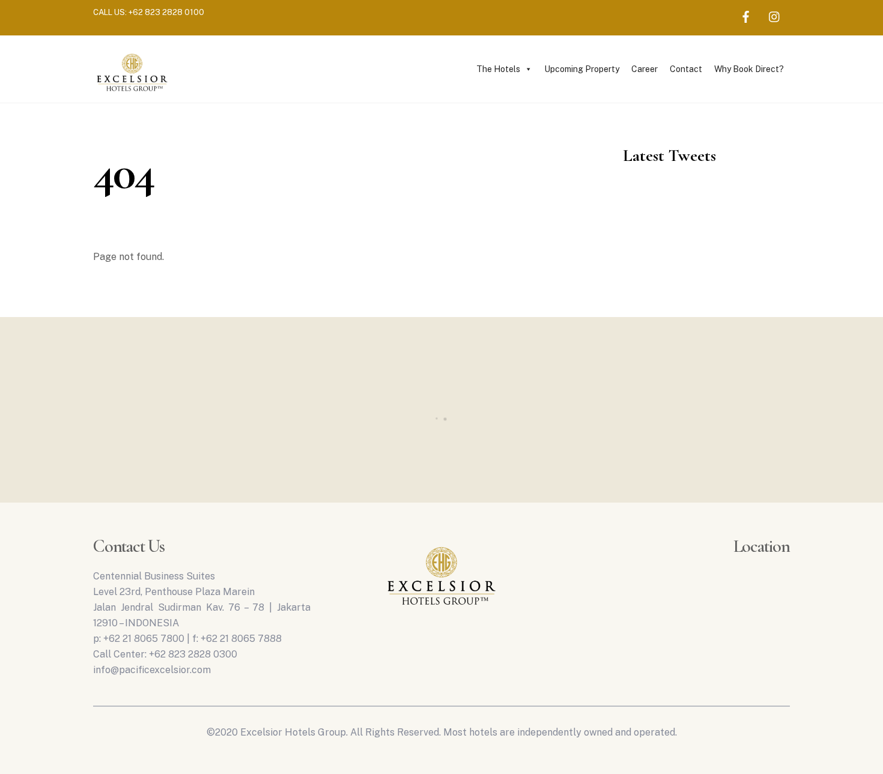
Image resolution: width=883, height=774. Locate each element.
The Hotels (498, 69)
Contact (686, 69)
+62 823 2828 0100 (166, 12)
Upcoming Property (581, 69)
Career (644, 69)
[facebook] (746, 15)
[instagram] (775, 15)
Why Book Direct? (749, 69)
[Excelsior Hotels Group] (132, 93)
